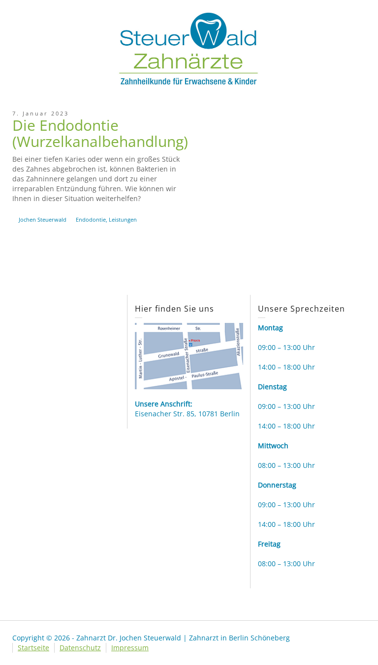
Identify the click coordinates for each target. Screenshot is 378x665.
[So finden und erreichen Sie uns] (189, 355)
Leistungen (123, 219)
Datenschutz (80, 647)
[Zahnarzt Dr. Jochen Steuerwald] (189, 48)
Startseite (33, 647)
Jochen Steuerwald (42, 219)
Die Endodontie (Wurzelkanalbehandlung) (100, 133)
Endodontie (91, 219)
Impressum (130, 647)
